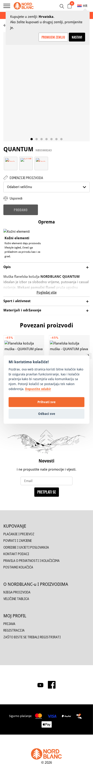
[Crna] (26, 159)
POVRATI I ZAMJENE (17, 540)
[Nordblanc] (24, 6)
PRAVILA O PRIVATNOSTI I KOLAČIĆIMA (31, 560)
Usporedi (15, 198)
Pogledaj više (47, 292)
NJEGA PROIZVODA (16, 592)
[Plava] (10, 159)
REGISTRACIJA (14, 630)
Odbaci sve (46, 414)
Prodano (21, 209)
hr (85, 6)
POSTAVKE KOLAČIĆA (18, 567)
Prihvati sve (46, 402)
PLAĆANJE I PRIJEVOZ (18, 534)
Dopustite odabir (38, 389)
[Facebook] (52, 685)
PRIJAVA (9, 624)
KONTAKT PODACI (16, 554)
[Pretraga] (61, 6)
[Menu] (7, 6)
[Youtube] (40, 684)
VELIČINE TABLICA (16, 599)
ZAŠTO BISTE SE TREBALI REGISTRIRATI (32, 637)
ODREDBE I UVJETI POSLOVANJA (26, 547)
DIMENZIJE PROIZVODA (26, 178)
